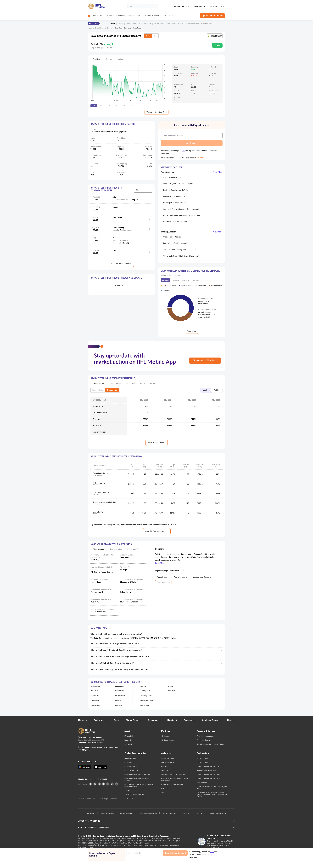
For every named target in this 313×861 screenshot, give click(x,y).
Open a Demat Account (139, 439)
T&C (143, 446)
